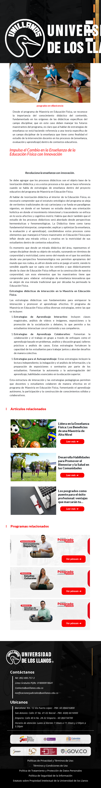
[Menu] (89, 31)
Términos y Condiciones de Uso (50, 765)
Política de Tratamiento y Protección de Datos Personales (50, 770)
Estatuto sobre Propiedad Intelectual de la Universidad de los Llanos (50, 780)
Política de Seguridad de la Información (50, 775)
